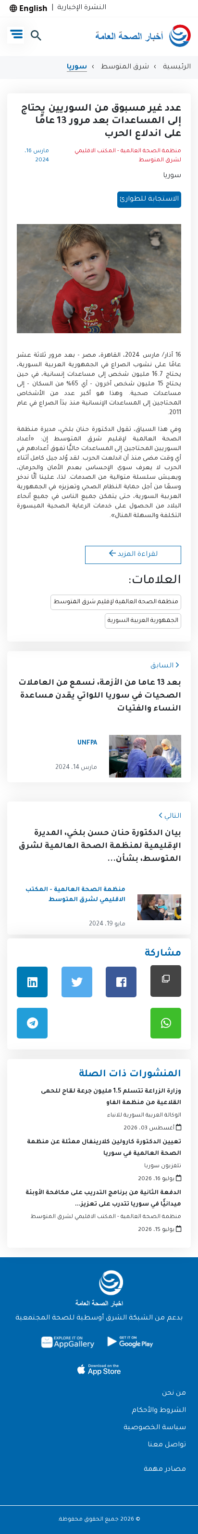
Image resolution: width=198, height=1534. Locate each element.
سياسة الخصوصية (155, 1428)
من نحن (174, 1394)
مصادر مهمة (165, 1470)
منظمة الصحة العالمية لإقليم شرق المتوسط (115, 602)
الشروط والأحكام (159, 1411)
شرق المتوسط (124, 67)
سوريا (77, 67)
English (32, 8)
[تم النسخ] (165, 980)
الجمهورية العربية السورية (143, 621)
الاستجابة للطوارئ (149, 199)
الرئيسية (176, 67)
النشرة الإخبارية (79, 8)
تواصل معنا (167, 1445)
